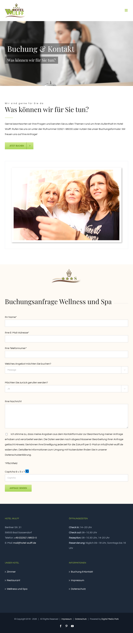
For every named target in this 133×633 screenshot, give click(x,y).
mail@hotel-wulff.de (24, 543)
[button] (27, 471)
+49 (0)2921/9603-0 (25, 537)
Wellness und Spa (17, 589)
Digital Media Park (110, 619)
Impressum (77, 580)
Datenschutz (78, 589)
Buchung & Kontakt (82, 571)
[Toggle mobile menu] (126, 10)
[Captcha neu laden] (27, 471)
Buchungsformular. (110, 129)
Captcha (10, 471)
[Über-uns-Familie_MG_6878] (66, 171)
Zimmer (11, 571)
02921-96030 (65, 129)
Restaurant (13, 580)
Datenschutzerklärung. (18, 455)
